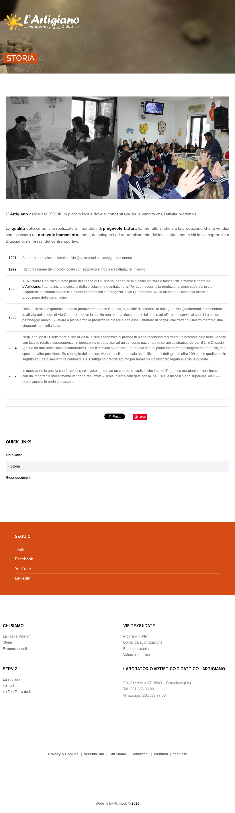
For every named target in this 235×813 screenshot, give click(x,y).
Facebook (24, 559)
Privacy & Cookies (63, 754)
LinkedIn (22, 578)
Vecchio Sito (94, 754)
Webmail (161, 754)
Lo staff (8, 686)
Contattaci (140, 754)
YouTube (23, 568)
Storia (15, 466)
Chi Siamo (14, 455)
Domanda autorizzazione (142, 642)
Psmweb (120, 804)
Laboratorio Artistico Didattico (42, 22)
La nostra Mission (16, 636)
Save (142, 417)
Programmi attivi (135, 636)
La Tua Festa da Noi (18, 692)
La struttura (11, 679)
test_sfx (180, 754)
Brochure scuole (136, 649)
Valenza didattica (136, 655)
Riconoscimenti (18, 478)
